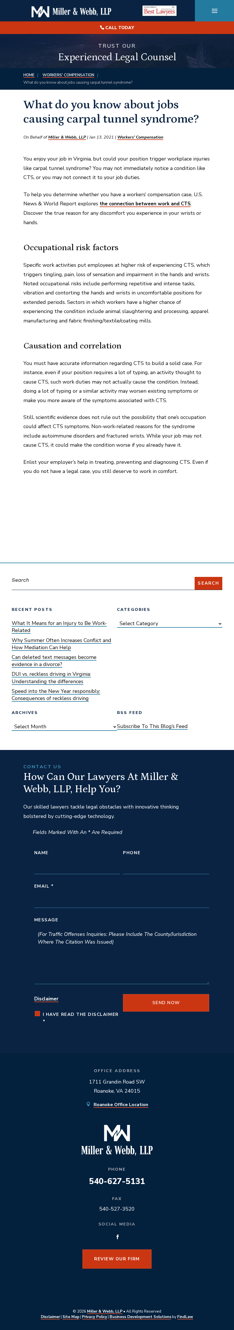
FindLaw (185, 1316)
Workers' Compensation (140, 137)
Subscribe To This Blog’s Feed (152, 726)
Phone (131, 853)
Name (41, 853)
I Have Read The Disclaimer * (81, 1018)
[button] (214, 10)
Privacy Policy (94, 1316)
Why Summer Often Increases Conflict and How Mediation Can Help (61, 644)
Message (46, 920)
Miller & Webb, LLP (67, 137)
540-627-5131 (117, 1181)
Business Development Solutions (140, 1316)
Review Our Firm (117, 1259)
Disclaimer (46, 999)
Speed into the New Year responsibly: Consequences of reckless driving (56, 695)
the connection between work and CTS (145, 203)
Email (44, 886)
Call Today (119, 28)
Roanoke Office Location (121, 1105)
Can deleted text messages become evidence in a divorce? (54, 661)
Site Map (70, 1316)
